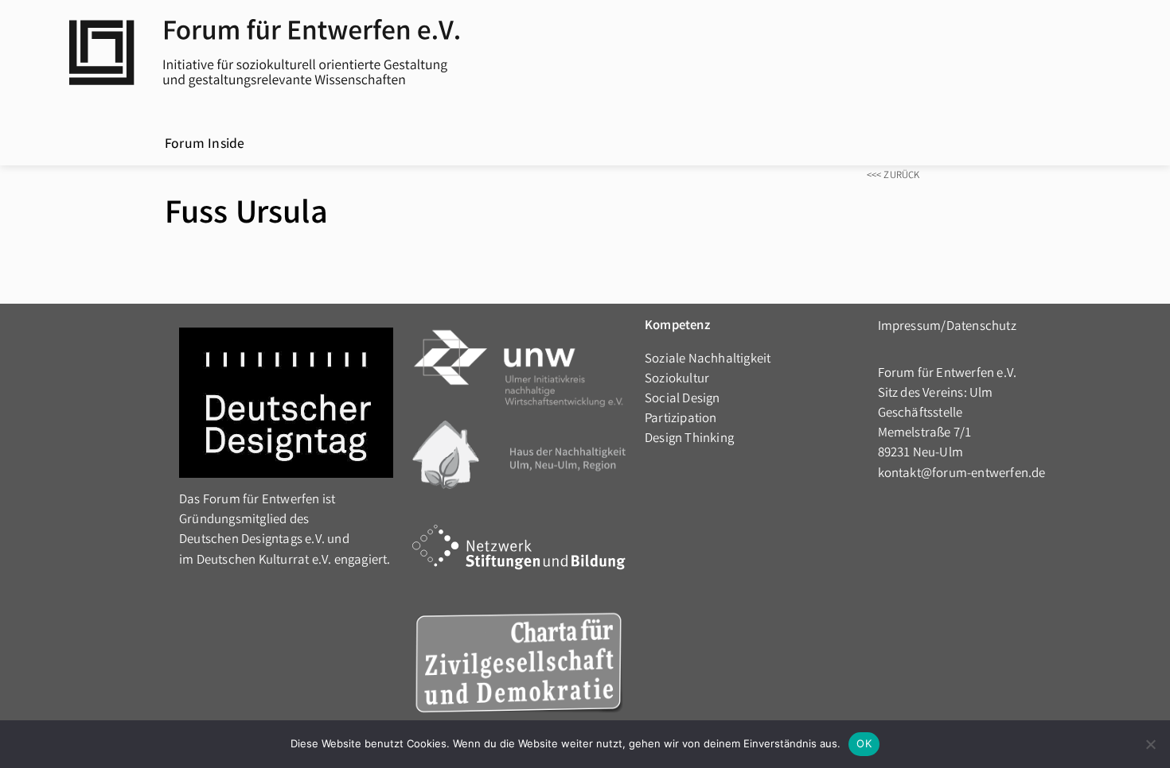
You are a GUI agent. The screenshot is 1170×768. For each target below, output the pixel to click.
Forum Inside (204, 145)
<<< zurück (893, 176)
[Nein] (1150, 744)
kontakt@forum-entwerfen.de (962, 474)
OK (864, 743)
